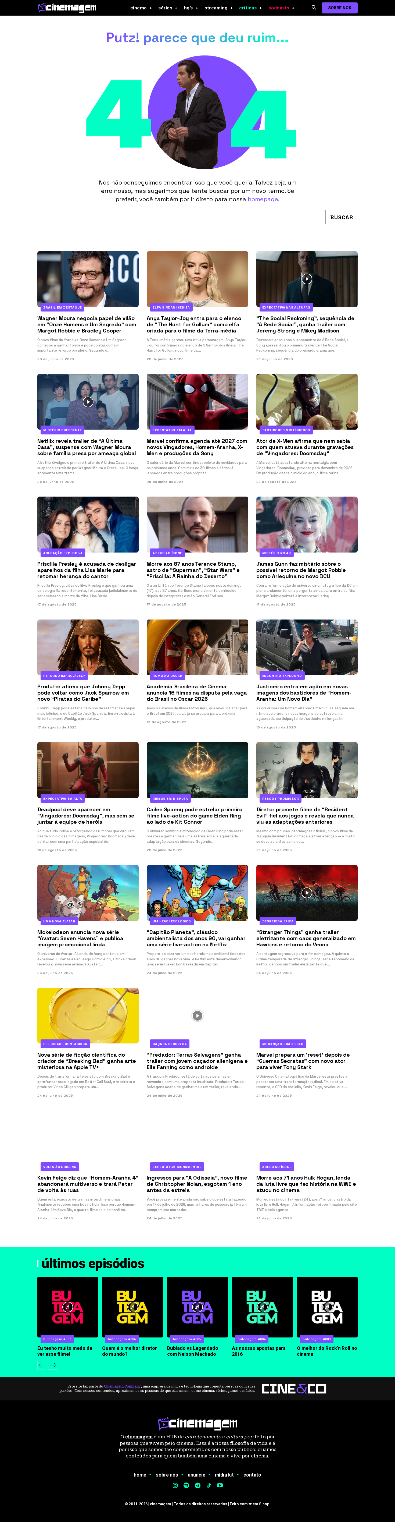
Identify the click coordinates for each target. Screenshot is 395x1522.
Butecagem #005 (187, 1339)
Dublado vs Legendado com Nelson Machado (192, 1351)
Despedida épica (278, 921)
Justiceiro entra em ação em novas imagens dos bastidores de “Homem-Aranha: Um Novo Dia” (303, 692)
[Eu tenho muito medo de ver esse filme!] (67, 1307)
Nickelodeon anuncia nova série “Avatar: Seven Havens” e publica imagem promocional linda (80, 938)
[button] (314, 8)
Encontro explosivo (282, 676)
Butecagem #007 (57, 1339)
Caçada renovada (170, 1044)
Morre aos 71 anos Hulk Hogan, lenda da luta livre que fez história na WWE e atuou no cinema (306, 1184)
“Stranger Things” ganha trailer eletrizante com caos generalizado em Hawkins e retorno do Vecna (306, 938)
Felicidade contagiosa (65, 1044)
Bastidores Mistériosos (286, 430)
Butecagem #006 (122, 1339)
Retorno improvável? (64, 676)
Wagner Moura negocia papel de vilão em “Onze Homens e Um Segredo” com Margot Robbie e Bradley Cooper (86, 324)
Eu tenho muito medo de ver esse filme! (64, 1351)
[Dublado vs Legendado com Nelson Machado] (197, 1307)
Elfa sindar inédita (171, 307)
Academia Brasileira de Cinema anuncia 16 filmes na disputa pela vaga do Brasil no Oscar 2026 (197, 692)
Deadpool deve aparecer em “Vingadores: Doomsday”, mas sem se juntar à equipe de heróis (85, 815)
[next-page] (52, 1365)
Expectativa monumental (177, 1167)
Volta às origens (59, 1167)
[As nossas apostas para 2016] (262, 1307)
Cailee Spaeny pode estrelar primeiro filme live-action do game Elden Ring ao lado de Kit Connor (194, 815)
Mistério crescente (62, 430)
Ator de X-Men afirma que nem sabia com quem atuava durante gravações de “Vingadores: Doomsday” (305, 447)
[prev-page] (41, 1365)
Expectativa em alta (172, 430)
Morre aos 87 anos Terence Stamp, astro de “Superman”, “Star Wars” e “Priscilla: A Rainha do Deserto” (193, 570)
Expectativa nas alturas (286, 307)
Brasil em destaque (62, 307)
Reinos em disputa (170, 799)
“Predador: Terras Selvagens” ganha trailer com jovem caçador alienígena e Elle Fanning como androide (197, 1061)
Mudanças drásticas (282, 1044)
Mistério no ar (276, 553)
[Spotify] (186, 1486)
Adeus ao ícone (167, 553)
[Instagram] (175, 1486)
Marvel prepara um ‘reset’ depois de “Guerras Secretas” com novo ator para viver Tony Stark (303, 1061)
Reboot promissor (280, 799)
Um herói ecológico (172, 921)
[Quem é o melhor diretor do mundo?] (132, 1307)
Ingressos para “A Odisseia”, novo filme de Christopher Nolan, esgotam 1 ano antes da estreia (197, 1184)
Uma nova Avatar (59, 921)
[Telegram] (197, 1486)
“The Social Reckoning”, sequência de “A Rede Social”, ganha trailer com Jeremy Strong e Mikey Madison (305, 324)
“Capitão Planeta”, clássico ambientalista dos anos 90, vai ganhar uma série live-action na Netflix (196, 938)
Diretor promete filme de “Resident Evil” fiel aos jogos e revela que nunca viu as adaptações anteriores (305, 815)
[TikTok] (208, 1486)
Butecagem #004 (252, 1339)
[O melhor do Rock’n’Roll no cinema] (327, 1307)
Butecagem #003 (317, 1339)
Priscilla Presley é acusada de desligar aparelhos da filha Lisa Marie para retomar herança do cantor (86, 570)
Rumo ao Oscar (167, 676)
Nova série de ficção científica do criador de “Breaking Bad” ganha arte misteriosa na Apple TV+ (86, 1061)
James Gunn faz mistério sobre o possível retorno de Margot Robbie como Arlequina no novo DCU (301, 570)
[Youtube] (220, 1486)
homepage (263, 199)
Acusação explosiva (62, 553)
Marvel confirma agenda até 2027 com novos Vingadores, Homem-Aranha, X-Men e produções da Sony (197, 447)
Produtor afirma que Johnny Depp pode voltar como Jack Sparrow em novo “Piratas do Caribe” (83, 692)
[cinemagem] (69, 7)
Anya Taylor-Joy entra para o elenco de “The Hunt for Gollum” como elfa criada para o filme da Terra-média (194, 324)
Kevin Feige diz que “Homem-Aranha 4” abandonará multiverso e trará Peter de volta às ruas (87, 1184)
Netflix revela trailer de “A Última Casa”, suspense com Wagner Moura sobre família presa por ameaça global (86, 447)
